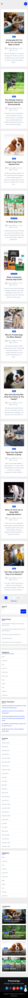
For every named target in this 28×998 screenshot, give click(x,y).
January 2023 (5, 800)
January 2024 (5, 754)
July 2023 (4, 777)
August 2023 (5, 773)
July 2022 (4, 823)
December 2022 (6, 804)
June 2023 (4, 781)
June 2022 (4, 827)
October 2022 (5, 812)
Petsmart (4, 691)
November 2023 (6, 762)
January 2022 (5, 838)
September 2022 (6, 815)
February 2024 (5, 750)
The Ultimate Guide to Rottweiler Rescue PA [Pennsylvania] (14, 102)
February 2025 (5, 742)
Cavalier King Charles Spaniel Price (11, 634)
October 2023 (5, 765)
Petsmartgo (14, 981)
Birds (3, 656)
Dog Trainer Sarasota (7, 705)
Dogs (14, 96)
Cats (14, 506)
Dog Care (4, 668)
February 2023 (5, 796)
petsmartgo (10, 48)
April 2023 (4, 789)
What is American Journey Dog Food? (12, 642)
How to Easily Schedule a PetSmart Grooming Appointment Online (13, 718)
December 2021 (6, 842)
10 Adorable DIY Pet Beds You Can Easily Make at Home (14, 42)
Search (4, 606)
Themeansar (14, 995)
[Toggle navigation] (2, 4)
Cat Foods (4, 660)
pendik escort (5, 711)
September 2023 (6, 769)
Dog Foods (14, 218)
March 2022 (5, 831)
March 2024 (5, 746)
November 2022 (6, 808)
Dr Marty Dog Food (14, 222)
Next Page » (14, 601)
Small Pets (4, 695)
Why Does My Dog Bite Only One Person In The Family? (14, 397)
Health (3, 683)
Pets (14, 36)
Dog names (5, 676)
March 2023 (5, 792)
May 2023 (4, 785)
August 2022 (5, 819)
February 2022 (5, 835)
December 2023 (6, 758)
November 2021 (6, 846)
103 (18, 598)
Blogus (21, 993)
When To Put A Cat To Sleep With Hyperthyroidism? (14, 512)
